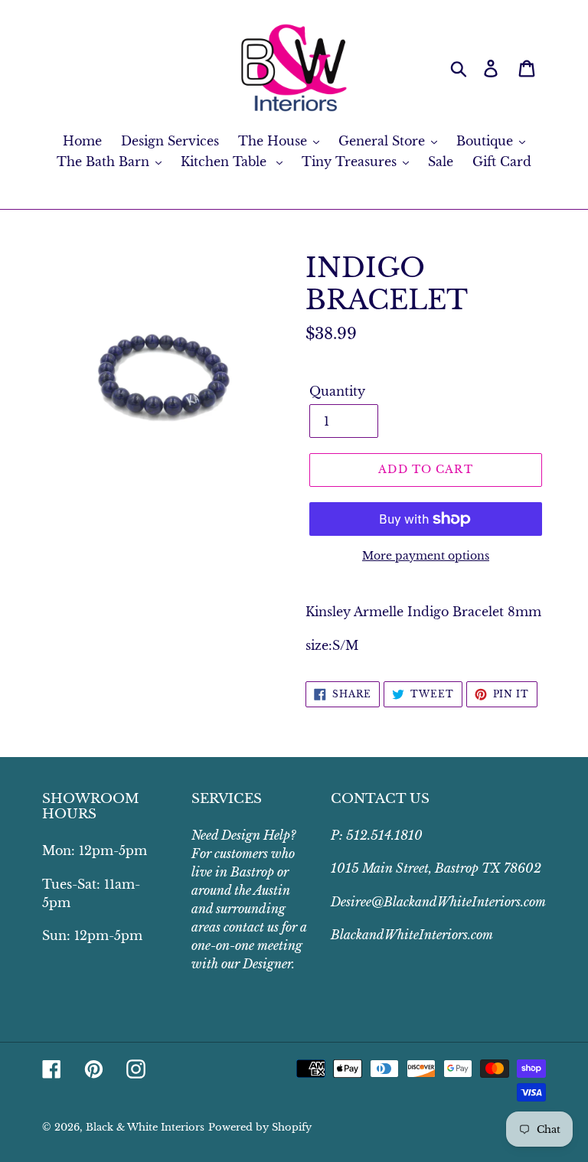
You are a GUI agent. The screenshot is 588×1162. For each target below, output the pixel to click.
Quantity (337, 391)
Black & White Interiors (145, 1127)
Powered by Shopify (260, 1127)
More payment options (425, 556)
